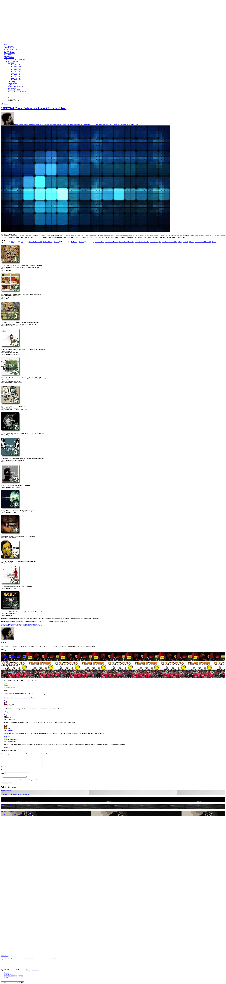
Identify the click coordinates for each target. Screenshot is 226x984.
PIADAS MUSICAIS (10, 49)
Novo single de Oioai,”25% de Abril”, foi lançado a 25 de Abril (19, 801)
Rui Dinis (19, 124)
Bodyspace (74, 242)
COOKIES (7, 977)
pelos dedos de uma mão (7, 811)
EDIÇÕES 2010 (16, 73)
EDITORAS (11, 81)
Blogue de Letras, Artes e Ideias (168, 242)
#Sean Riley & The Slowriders (117, 124)
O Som (180, 242)
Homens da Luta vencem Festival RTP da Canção (15, 656)
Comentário (4, 767)
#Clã (39, 124)
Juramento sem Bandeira (111, 242)
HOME (6, 44)
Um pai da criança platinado (9, 665)
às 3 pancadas (4, 797)
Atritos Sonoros (154, 242)
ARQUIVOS (8, 56)
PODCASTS (8, 54)
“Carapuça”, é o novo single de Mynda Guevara (15, 794)
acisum (137, 242)
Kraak (9, 704)
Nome (3, 770)
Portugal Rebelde (144, 242)
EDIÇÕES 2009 (16, 75)
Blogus (28, 970)
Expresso (56, 242)
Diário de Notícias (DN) (36, 242)
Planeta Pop (130, 242)
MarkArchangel (12, 739)
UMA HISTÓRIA (9, 53)
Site (2, 776)
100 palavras (4, 104)
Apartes (214, 242)
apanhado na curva (6, 790)
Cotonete (81, 242)
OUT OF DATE (9, 58)
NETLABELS (12, 88)
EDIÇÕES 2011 (15, 71)
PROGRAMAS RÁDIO (14, 90)
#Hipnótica (54, 124)
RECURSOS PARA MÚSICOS (17, 91)
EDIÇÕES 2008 (16, 76)
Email (3, 773)
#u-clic (128, 124)
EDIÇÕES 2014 (16, 66)
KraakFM (208, 242)
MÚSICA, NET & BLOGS (15, 86)
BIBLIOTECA (8, 51)
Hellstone (191, 242)
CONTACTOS (8, 974)
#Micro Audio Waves (92, 124)
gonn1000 (185, 242)
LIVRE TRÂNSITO (13, 83)
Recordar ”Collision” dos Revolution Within (14, 808)
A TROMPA (26, 7)
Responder (7, 701)
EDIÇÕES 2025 (16, 65)
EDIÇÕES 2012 (16, 70)
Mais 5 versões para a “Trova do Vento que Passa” (16, 815)
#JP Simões (70, 124)
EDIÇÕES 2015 (16, 80)
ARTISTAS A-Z (9, 48)
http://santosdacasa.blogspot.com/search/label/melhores (19, 698)
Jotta (8, 728)
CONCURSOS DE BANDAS (16, 59)
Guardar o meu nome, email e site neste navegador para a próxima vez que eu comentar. (27, 780)
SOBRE (6, 973)
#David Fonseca (46, 124)
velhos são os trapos (6, 804)
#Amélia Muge (33, 124)
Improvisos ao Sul (200, 242)
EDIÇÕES (11, 63)
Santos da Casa (99, 242)
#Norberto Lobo (103, 124)
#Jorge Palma (62, 124)
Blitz (12, 242)
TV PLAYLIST (8, 46)
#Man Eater (82, 124)
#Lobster (76, 124)
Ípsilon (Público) (48, 242)
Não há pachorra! (6, 673)
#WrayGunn (134, 124)
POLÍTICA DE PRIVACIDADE (13, 976)
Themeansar (35, 970)
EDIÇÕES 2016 (16, 78)
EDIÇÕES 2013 (16, 68)
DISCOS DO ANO (13, 61)
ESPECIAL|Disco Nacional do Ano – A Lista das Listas (33, 108)
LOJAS (10, 85)
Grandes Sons (123, 242)
